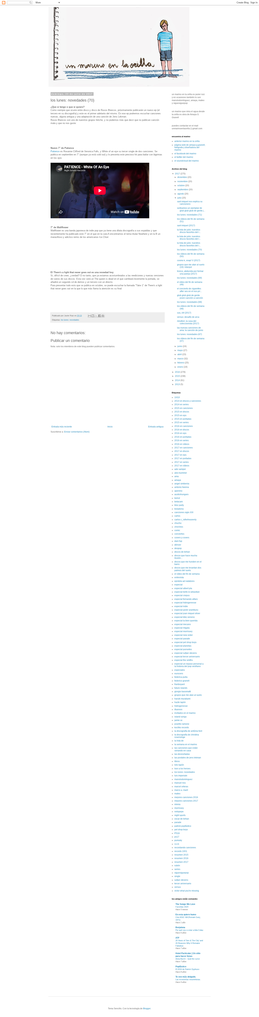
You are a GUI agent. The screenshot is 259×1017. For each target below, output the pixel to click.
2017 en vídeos (181, 465)
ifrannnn (178, 709)
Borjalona (180, 927)
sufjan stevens (181, 880)
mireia (177, 804)
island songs (180, 716)
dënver (177, 545)
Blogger (146, 1008)
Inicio (110, 426)
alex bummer (180, 473)
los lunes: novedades (70, 320)
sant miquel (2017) (186, 225)
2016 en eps (180, 433)
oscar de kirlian (181, 819)
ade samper (180, 469)
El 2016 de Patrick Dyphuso (187, 969)
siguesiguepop (181, 873)
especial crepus (182, 595)
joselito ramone (181, 724)
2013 (177, 384)
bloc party (179, 505)
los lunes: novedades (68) (189, 302)
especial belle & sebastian (187, 592)
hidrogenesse (181, 706)
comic (177, 530)
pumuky (178, 840)
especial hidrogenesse (185, 602)
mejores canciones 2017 (186, 801)
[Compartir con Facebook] (99, 316)
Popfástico (180, 966)
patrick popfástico (182, 826)
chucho (177, 523)
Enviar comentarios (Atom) (77, 432)
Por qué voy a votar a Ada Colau (189, 930)
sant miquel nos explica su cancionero (189, 202)
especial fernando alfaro (186, 599)
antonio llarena (181, 487)
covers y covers (181, 537)
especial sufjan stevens (185, 653)
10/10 (177, 397)
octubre (181, 185)
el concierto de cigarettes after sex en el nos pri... (189, 289)
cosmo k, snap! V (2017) (188, 260)
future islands (180, 688)
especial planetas (182, 646)
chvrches (178, 527)
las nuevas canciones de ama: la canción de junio (190, 329)
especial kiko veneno (184, 617)
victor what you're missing (186, 891)
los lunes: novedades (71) (189, 215)
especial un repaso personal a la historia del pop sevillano (189, 665)
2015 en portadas (182, 419)
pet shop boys (181, 829)
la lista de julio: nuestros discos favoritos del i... (189, 231)
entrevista (179, 577)
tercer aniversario (182, 883)
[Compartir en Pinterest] (103, 316)
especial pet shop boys (185, 642)
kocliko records (181, 727)
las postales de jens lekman (187, 757)
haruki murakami (182, 699)
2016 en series (181, 440)
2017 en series (181, 462)
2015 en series (181, 422)
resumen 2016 (181, 858)
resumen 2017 (181, 862)
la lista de (179, 740)
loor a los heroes (182, 768)
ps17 (176, 837)
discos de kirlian (182, 552)
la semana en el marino (185, 744)
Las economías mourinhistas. (188, 979)
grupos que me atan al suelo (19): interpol (190, 265)
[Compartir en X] (96, 316)
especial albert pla (183, 588)
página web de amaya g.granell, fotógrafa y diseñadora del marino (189, 147)
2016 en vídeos (181, 444)
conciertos (179, 534)
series (177, 869)
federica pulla (180, 677)
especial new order (183, 635)
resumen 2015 (181, 855)
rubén (177, 865)
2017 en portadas (182, 458)
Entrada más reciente (61, 426)
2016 (177, 372)
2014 (177, 380)
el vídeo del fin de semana (187, 574)
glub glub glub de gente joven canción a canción (190, 296)
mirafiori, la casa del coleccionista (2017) (188, 322)
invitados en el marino (185, 713)
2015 (177, 376)
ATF (177, 938)
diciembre (182, 177)
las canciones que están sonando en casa (186, 749)
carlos (177, 516)
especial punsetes (183, 649)
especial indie (181, 606)
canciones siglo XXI (183, 512)
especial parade (182, 638)
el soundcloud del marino (186, 161)
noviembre (182, 181)
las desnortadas (182, 754)
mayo (180, 350)
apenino (178, 491)
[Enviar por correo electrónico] (89, 316)
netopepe (179, 811)
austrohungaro (181, 494)
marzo (180, 358)
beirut (177, 498)
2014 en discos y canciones (187, 401)
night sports (180, 815)
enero (180, 367)
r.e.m (176, 844)
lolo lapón (179, 765)
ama (176, 476)
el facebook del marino (185, 153)
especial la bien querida (186, 620)
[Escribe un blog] (93, 316)
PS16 (177, 833)
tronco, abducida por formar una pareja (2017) (190, 272)
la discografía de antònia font (188, 731)
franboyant (179, 684)
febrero (181, 362)
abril (179, 354)
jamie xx (178, 720)
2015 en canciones (183, 408)
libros (177, 761)
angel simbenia (181, 483)
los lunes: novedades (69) (189, 278)
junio (180, 346)
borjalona (179, 509)
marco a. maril (181, 790)
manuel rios (180, 783)
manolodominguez (183, 779)
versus (177, 887)
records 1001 (180, 851)
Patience (55, 151)
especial (178, 584)
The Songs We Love (185, 904)
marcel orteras (181, 786)
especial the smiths (183, 660)
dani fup (178, 541)
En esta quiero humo (185, 914)
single (177, 876)
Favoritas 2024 (181, 907)
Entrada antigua (156, 426)
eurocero (178, 673)
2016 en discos (181, 429)
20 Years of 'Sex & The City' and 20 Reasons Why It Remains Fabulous (189, 943)
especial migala (182, 628)
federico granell (181, 681)
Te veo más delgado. (185, 977)
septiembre (183, 189)
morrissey (179, 808)
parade (177, 822)
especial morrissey (183, 631)
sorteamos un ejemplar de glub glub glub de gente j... (191, 209)
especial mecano (182, 624)
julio (179, 198)
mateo (177, 793)
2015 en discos (181, 411)
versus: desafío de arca (188, 317)
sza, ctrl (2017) (184, 313)
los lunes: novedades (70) (189, 249)
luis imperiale (180, 775)
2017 (177, 173)
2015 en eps (180, 415)
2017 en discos (181, 451)
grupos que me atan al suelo (188, 695)
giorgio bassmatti (182, 691)
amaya (177, 480)
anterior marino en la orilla (187, 141)
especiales (179, 670)
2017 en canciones (183, 447)
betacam (178, 501)
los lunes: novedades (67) (189, 334)
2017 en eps (180, 455)
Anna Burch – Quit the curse (187, 959)
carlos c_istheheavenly (185, 519)
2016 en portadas (182, 437)
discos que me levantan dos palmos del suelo (187, 569)
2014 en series (181, 404)
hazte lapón (180, 702)
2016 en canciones (183, 426)
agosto (180, 194)
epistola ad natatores (184, 581)
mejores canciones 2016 (186, 797)
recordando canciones (185, 847)
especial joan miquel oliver (187, 613)
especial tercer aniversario (187, 656)
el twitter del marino (183, 157)
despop (178, 548)
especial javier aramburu (186, 610)
